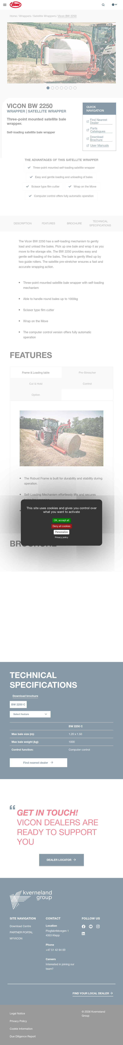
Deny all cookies (61, 526)
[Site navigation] (5, 5)
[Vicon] (15, 4)
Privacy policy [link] (61, 537)
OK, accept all (61, 520)
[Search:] (101, 17)
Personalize (61, 532)
